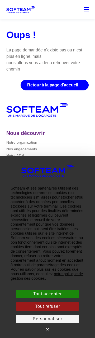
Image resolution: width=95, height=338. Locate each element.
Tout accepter (47, 294)
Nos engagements (21, 149)
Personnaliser (47, 319)
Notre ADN (15, 155)
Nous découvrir (25, 133)
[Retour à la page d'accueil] (37, 110)
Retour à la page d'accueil (53, 85)
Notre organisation (21, 142)
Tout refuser (47, 306)
